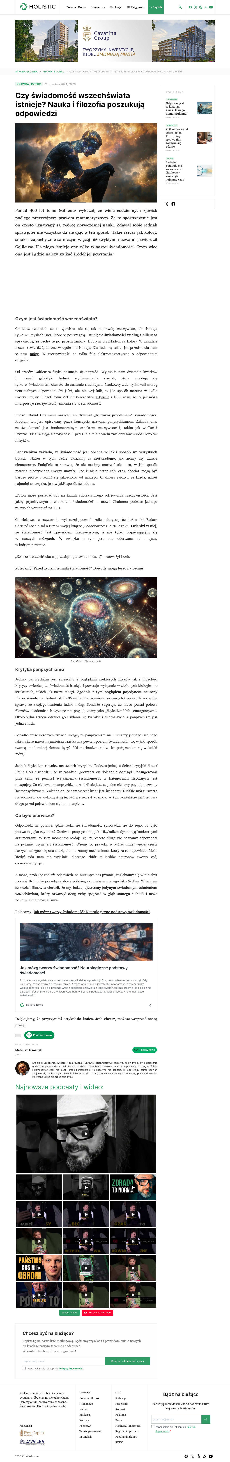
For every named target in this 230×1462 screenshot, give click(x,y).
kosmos (99, 797)
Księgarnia (121, 1403)
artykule (102, 397)
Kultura (84, 1420)
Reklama (120, 1414)
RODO (119, 1442)
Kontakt (120, 1409)
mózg (34, 354)
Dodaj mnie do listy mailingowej (127, 1361)
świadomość (63, 844)
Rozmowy (85, 1425)
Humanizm (98, 7)
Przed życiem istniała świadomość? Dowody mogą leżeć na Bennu (88, 568)
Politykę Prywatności (71, 1368)
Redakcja (120, 1398)
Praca (118, 1420)
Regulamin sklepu (126, 1436)
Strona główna (26, 71)
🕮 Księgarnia (135, 7)
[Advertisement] (86, 287)
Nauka (83, 1409)
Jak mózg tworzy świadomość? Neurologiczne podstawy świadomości (92, 912)
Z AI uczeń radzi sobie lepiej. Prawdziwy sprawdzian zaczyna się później (177, 138)
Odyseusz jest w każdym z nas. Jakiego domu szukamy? (177, 108)
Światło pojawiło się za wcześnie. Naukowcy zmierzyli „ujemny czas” (175, 171)
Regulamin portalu (126, 1431)
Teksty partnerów (90, 1431)
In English (156, 7)
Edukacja (115, 7)
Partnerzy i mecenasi (128, 1425)
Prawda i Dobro (76, 7)
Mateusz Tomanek (28, 1050)
